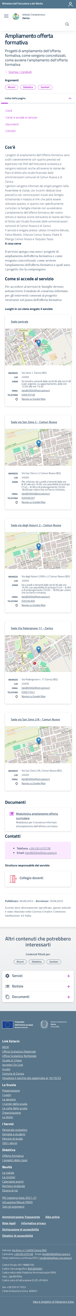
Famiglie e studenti (13, 1134)
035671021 (28, 692)
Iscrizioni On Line (12, 1064)
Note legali (9, 1223)
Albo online (52, 1217)
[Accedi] (70, 4)
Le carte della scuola (14, 1108)
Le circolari (8, 1177)
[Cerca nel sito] (67, 24)
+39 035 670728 (39, 848)
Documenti (12, 124)
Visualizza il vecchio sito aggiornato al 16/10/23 (31, 1078)
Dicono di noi (10, 1190)
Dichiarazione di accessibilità (20, 1229)
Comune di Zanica (13, 1073)
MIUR (5, 1047)
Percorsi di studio (12, 1138)
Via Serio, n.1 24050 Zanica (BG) (29, 1250)
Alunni (11, 87)
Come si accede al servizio (21, 117)
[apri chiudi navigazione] (6, 16)
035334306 (28, 601)
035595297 (28, 498)
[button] (38, 98)
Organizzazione (11, 1112)
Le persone (9, 1099)
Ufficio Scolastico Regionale (19, 1051)
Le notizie (8, 1172)
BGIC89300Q (35, 1268)
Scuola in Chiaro (12, 1060)
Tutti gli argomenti (13, 1206)
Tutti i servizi (9, 1143)
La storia (7, 1117)
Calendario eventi (13, 1181)
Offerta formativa (13, 1155)
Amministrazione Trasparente (21, 1217)
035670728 (28, 395)
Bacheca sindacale (13, 1186)
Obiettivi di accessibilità (17, 1235)
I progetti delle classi (14, 1160)
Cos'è (9, 110)
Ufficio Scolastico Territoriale (19, 1056)
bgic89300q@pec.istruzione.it (55, 1258)
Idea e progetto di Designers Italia (53, 1301)
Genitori (45, 87)
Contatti (11, 131)
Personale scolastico (14, 1129)
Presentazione (11, 1090)
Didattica (28, 87)
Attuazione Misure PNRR (17, 1202)
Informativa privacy (33, 1223)
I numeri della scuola (14, 1104)
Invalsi (6, 1069)
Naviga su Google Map (33, 399)
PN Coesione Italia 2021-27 (19, 1197)
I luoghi (6, 1095)
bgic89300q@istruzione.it (36, 390)
